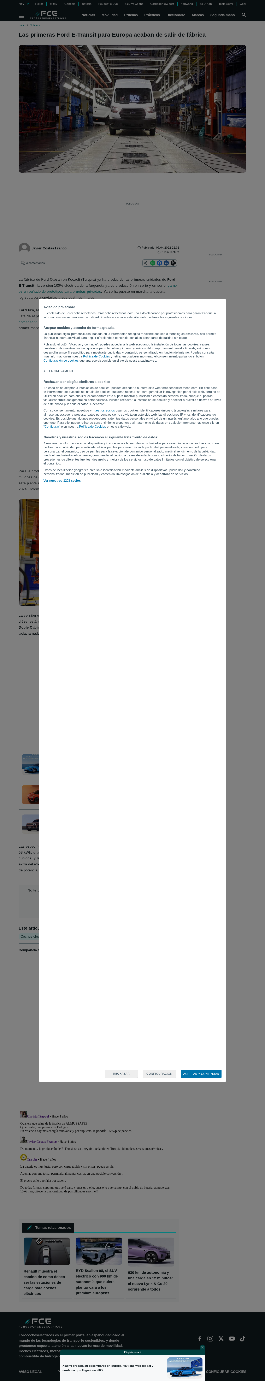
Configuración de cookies (61, 360)
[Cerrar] (202, 1347)
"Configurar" (51, 426)
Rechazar (121, 1073)
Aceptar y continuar (201, 1073)
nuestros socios (104, 410)
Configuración (159, 1073)
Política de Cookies (96, 356)
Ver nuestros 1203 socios (62, 480)
